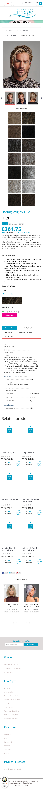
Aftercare (7, 746)
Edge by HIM (28, 453)
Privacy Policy (8, 692)
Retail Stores (8, 673)
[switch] (4, 786)
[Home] (22, 13)
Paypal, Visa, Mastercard (12, 769)
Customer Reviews (25, 332)
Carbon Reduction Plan (12, 700)
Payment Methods (14, 761)
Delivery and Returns (11, 665)
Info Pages (10, 681)
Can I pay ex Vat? (24, 233)
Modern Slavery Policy (11, 696)
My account (28, 3)
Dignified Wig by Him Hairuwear (8, 549)
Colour (4, 290)
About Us (7, 688)
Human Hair (8, 742)
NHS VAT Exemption (11, 715)
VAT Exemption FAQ (11, 719)
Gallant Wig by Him (10, 499)
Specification (9, 328)
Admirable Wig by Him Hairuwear (30, 549)
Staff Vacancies (9, 707)
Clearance (7, 750)
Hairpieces (7, 734)
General (8, 657)
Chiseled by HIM (8, 453)
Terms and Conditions (11, 711)
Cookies (7, 703)
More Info (8, 332)
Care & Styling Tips (27, 328)
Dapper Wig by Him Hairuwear (31, 500)
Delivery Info (9, 336)
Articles (6, 753)
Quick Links (10, 727)
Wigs (5, 738)
